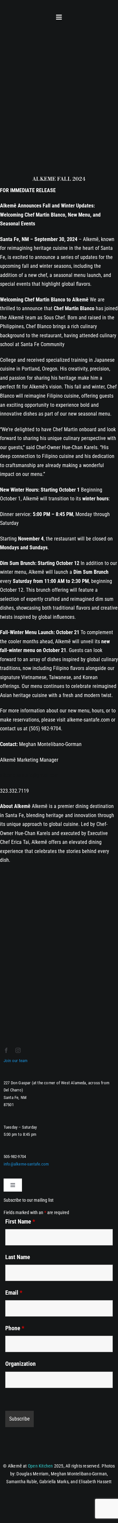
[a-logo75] (20, 12)
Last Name (17, 1257)
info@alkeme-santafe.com (26, 1164)
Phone (14, 1328)
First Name (20, 1221)
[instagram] (18, 1050)
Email (13, 1292)
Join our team (16, 1060)
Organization (20, 1363)
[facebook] (6, 1050)
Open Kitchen (40, 1466)
